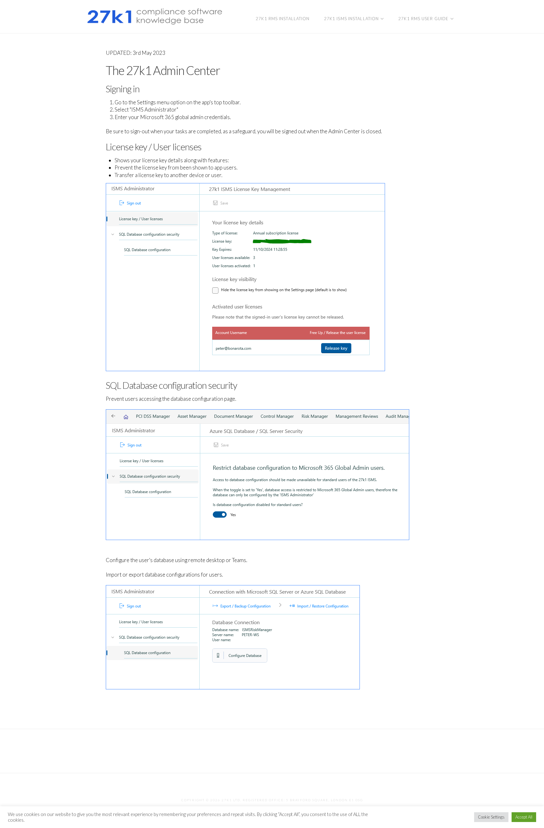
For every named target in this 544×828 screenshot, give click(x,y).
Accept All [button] (523, 816)
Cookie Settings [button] (491, 816)
